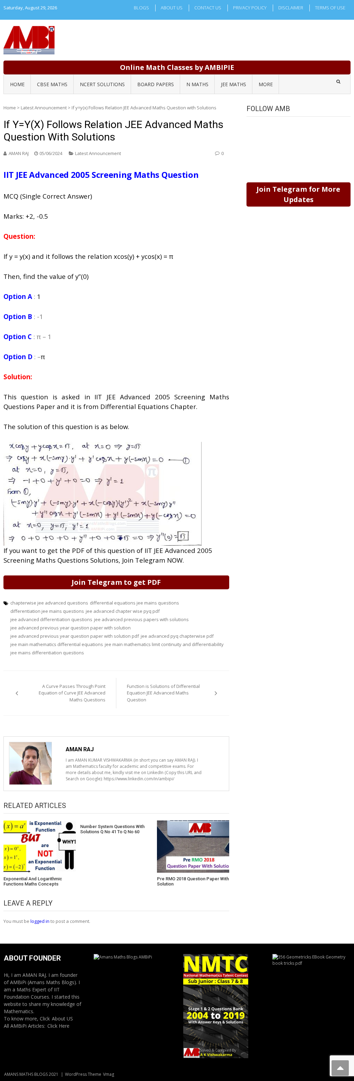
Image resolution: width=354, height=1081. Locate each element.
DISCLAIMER (290, 7)
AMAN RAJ (19, 153)
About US (62, 1018)
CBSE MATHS (52, 84)
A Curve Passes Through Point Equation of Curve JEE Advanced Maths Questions (72, 693)
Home (9, 108)
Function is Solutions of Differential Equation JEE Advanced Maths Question (163, 693)
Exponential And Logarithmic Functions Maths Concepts (32, 881)
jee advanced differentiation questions (51, 619)
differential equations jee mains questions (134, 603)
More (266, 84)
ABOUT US (172, 7)
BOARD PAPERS (155, 84)
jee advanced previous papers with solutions (141, 619)
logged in (39, 921)
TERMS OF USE (330, 7)
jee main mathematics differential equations (56, 644)
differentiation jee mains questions (47, 611)
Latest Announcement (44, 108)
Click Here (58, 1026)
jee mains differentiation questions (47, 653)
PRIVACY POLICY (250, 7)
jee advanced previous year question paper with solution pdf (74, 636)
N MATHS (197, 84)
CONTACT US (207, 7)
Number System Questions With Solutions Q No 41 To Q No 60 (112, 829)
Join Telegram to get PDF (116, 582)
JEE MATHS (233, 84)
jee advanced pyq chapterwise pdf (177, 636)
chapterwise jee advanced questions (49, 603)
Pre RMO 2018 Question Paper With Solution (193, 881)
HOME (17, 84)
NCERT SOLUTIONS (102, 84)
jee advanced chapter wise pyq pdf (123, 611)
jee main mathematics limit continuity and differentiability (164, 644)
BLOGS (141, 7)
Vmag (108, 1074)
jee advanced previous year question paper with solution (70, 628)
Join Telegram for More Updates (298, 194)
